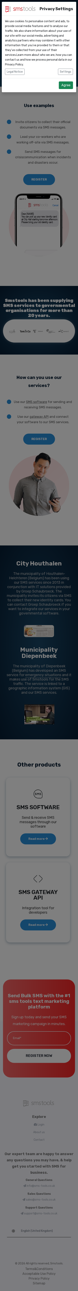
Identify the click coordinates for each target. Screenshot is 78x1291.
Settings (65, 71)
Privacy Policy (14, 64)
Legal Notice (15, 71)
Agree (65, 85)
